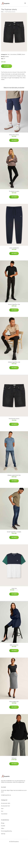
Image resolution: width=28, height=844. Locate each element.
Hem (2, 11)
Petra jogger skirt (14, 701)
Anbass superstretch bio (14, 475)
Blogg (2, 823)
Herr (9, 54)
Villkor (2, 828)
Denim (23, 54)
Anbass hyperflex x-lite (14, 362)
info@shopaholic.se (6, 795)
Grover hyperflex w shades (14, 532)
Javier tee (14, 588)
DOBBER (19, 54)
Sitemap (3, 833)
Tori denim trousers (14, 191)
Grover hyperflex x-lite (14, 304)
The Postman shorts (14, 418)
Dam (2, 808)
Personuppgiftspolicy (6, 831)
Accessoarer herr (5, 806)
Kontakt (3, 825)
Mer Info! (6, 66)
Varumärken (13, 54)
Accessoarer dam (5, 803)
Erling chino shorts (14, 134)
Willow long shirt (14, 645)
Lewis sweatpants (14, 248)
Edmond (14, 758)
